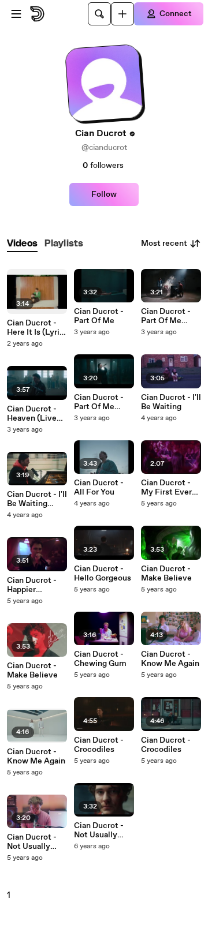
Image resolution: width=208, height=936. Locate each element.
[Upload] (122, 13)
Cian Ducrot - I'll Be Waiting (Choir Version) (37, 499)
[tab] (22, 244)
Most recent (164, 243)
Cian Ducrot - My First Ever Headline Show (168, 487)
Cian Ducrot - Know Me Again (36, 756)
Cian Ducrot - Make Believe (32, 670)
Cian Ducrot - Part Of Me (99, 316)
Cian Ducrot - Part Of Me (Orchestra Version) (99, 402)
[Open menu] (16, 13)
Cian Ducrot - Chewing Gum (100, 659)
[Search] (99, 13)
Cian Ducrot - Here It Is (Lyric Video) (35, 328)
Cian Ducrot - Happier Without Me (32, 585)
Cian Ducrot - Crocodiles (99, 745)
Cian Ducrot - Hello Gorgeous (102, 573)
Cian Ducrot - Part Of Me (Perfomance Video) (166, 316)
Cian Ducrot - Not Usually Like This (32, 842)
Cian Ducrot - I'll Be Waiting (171, 402)
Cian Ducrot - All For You (99, 487)
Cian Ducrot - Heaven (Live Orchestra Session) (32, 414)
